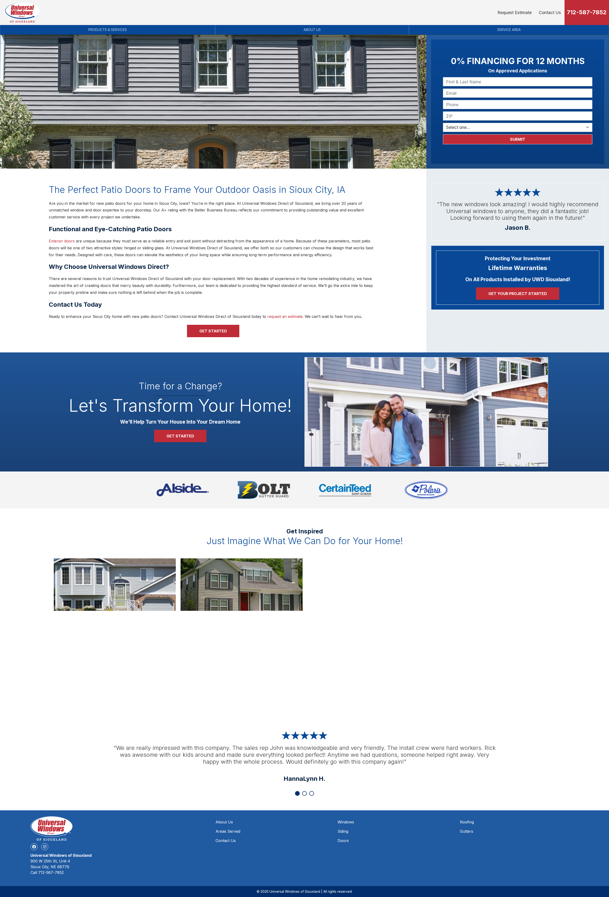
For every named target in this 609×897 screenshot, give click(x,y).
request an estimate (285, 316)
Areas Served (228, 831)
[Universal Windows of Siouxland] (22, 12)
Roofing (467, 822)
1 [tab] (297, 793)
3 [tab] (312, 793)
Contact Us (550, 12)
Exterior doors (62, 241)
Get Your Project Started (517, 293)
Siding (343, 831)
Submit (517, 139)
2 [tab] (304, 793)
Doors (343, 840)
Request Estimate (514, 12)
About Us (312, 30)
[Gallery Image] (115, 584)
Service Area (509, 30)
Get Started (213, 331)
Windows (346, 822)
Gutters (466, 831)
